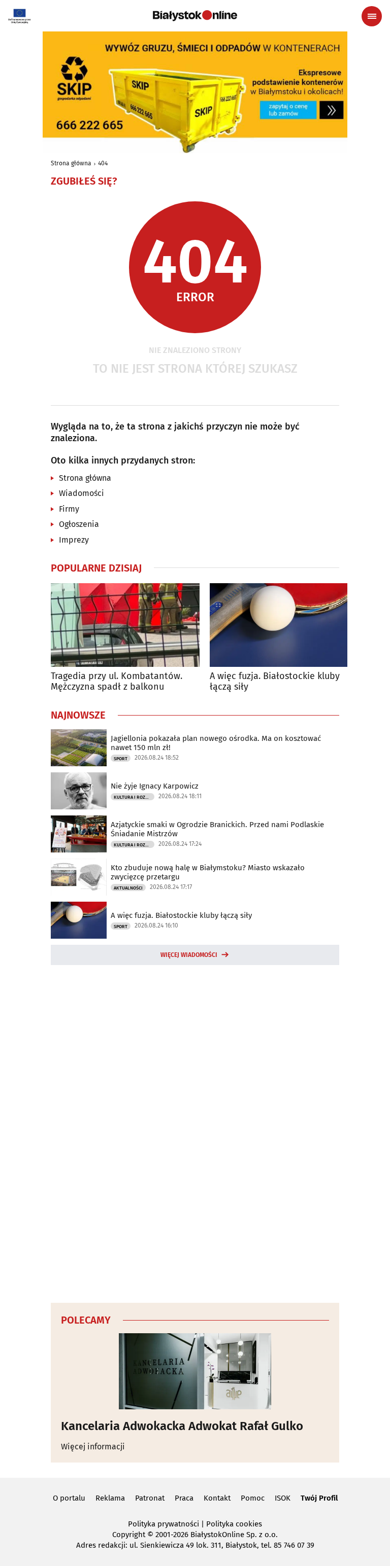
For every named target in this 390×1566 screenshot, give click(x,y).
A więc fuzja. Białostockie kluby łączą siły (275, 682)
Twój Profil (319, 1498)
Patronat (150, 1498)
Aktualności (128, 888)
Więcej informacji (93, 1446)
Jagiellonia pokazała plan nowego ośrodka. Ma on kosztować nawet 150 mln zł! (216, 743)
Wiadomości (81, 493)
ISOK (282, 1498)
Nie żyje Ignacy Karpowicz (155, 786)
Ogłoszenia (79, 524)
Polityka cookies (234, 1523)
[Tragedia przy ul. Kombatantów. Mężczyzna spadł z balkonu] (125, 625)
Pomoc (253, 1498)
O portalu (69, 1498)
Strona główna (71, 163)
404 (103, 163)
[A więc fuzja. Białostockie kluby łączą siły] (284, 625)
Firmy (69, 509)
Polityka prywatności (163, 1523)
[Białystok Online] (195, 15)
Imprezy (74, 540)
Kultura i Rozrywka (134, 797)
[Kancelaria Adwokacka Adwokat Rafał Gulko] (195, 1371)
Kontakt (217, 1498)
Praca (184, 1498)
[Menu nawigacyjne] (372, 16)
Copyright (128, 1534)
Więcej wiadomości (188, 954)
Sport (120, 758)
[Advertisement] (195, 1132)
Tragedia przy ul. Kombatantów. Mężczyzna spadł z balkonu (116, 682)
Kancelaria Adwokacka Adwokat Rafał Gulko (182, 1426)
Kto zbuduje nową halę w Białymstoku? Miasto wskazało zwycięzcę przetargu (208, 872)
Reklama (110, 1498)
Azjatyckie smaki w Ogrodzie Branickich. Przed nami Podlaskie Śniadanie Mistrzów (217, 829)
